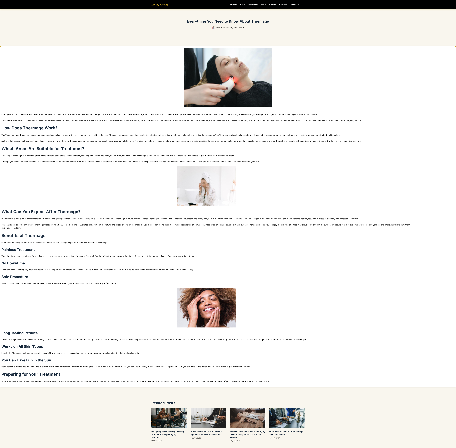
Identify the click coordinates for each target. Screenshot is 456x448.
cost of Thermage (202, 120)
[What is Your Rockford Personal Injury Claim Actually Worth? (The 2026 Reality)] (247, 418)
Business (233, 4)
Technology (253, 4)
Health (263, 4)
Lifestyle (272, 4)
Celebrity (283, 4)
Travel (242, 4)
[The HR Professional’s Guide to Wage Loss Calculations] (287, 418)
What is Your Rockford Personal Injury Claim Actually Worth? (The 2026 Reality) (247, 434)
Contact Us (294, 4)
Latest (241, 28)
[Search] (304, 4)
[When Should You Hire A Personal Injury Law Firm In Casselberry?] (208, 418)
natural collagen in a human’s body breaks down (266, 219)
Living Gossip (160, 4)
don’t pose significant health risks (71, 283)
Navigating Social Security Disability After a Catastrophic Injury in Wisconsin (167, 434)
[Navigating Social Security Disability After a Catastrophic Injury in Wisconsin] (169, 418)
